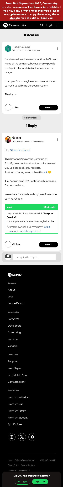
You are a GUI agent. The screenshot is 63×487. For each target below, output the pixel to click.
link (45, 172)
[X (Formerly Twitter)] (22, 437)
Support (12, 361)
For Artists (13, 319)
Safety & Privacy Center (24, 460)
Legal (10, 460)
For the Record (16, 303)
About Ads (12, 470)
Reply (48, 107)
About (11, 289)
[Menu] (57, 25)
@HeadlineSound (20, 150)
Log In (49, 25)
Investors (13, 339)
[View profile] (8, 48)
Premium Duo (15, 404)
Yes (37, 481)
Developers (14, 325)
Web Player (14, 368)
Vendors (12, 346)
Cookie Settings (28, 465)
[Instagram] (12, 437)
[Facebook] (32, 437)
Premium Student (18, 417)
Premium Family (17, 410)
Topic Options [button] (31, 117)
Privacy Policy (13, 465)
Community (17, 25)
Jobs (10, 296)
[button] (57, 48)
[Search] (41, 25)
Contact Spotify (17, 381)
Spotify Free (15, 424)
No (25, 481)
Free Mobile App (17, 375)
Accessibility (24, 470)
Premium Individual (18, 397)
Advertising (14, 332)
